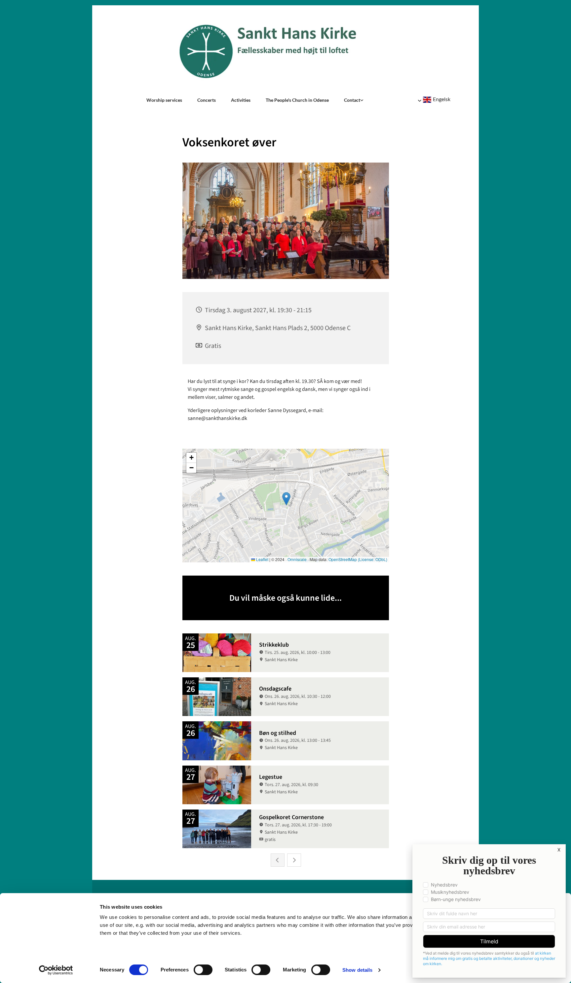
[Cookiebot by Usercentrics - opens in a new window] (56, 970)
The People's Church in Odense (297, 100)
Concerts (206, 100)
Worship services (164, 100)
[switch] (203, 969)
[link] (353, 100)
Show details (357, 970)
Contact (352, 100)
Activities (240, 100)
